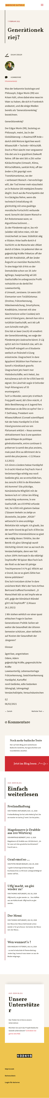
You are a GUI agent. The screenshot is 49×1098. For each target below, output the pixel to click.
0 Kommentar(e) (11, 81)
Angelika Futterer (18, 946)
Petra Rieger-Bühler (19, 864)
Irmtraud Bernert (18, 837)
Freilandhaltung (19, 806)
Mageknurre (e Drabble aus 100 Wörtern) (24, 831)
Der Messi (15, 916)
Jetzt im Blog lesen (25, 764)
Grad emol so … (19, 859)
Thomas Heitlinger (18, 811)
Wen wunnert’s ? (19, 942)
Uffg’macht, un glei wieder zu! (21, 888)
